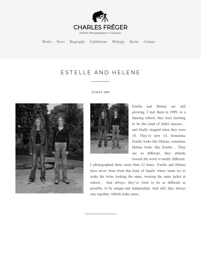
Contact (149, 41)
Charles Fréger (100, 27)
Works (47, 41)
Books (134, 41)
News (61, 41)
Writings (118, 41)
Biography (77, 41)
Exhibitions (98, 41)
